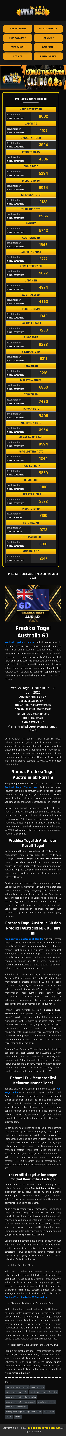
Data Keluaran (16, 38)
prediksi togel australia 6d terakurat (20, 1402)
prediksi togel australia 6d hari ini (43, 1392)
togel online (49, 1412)
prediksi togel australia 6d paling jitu (21, 1397)
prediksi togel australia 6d (16, 1392)
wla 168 (9, 1417)
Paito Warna (17, 47)
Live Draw (47, 38)
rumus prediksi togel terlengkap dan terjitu (23, 1412)
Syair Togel (47, 47)
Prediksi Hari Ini (18, 28)
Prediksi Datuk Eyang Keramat (43, 1428)
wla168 (17, 1417)
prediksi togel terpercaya (16, 1407)
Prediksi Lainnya (47, 28)
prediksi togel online (46, 1402)
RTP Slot (17, 56)
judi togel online (37, 1387)
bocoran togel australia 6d (17, 1387)
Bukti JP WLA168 (48, 56)
